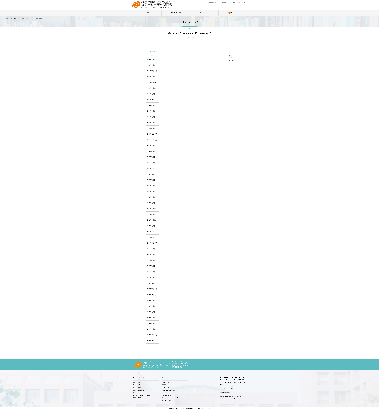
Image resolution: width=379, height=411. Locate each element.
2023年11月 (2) (152, 140)
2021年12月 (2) (152, 231)
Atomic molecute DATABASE (142, 395)
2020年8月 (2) (151, 300)
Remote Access (167, 387)
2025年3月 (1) (151, 94)
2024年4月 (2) (151, 117)
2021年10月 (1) (152, 243)
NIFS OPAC (136, 382)
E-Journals (137, 385)
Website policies (225, 392)
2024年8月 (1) (151, 111)
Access (224, 2)
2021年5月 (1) (151, 266)
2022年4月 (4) (151, 209)
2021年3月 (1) (151, 272)
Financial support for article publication (175, 398)
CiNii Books (137, 387)
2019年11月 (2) (152, 335)
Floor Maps (166, 393)
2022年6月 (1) (151, 197)
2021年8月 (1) (151, 249)
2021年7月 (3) (151, 254)
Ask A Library (166, 400)
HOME (7, 18)
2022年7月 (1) (151, 191)
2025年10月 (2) (152, 71)
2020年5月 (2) (151, 312)
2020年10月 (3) (152, 295)
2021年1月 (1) (151, 277)
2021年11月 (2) (152, 237)
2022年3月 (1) (151, 214)
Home (148, 13)
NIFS (233, 13)
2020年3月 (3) (151, 323)
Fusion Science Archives (141, 393)
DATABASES (137, 398)
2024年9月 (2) (151, 105)
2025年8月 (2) (151, 77)
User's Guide (166, 382)
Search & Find (175, 13)
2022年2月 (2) (151, 220)
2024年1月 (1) (151, 128)
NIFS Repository (138, 390)
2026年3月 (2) (151, 65)
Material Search (167, 395)
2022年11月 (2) (152, 168)
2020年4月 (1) (151, 318)
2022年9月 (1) (151, 180)
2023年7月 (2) (151, 145)
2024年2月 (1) (151, 122)
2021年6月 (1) (151, 260)
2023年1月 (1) (151, 163)
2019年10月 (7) (152, 340)
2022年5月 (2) (151, 203)
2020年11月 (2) (152, 289)
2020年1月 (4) (151, 329)
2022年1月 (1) (151, 226)
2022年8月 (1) (151, 186)
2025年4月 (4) (151, 88)
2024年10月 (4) (152, 99)
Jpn (234, 2)
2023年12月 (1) (152, 134)
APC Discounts (167, 385)
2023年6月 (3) (151, 151)
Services (203, 13)
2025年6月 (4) (151, 82)
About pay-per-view (168, 390)
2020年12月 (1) (152, 283)
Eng (239, 2)
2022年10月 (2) (152, 174)
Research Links (212, 2)
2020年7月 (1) (151, 306)
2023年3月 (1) (151, 157)
